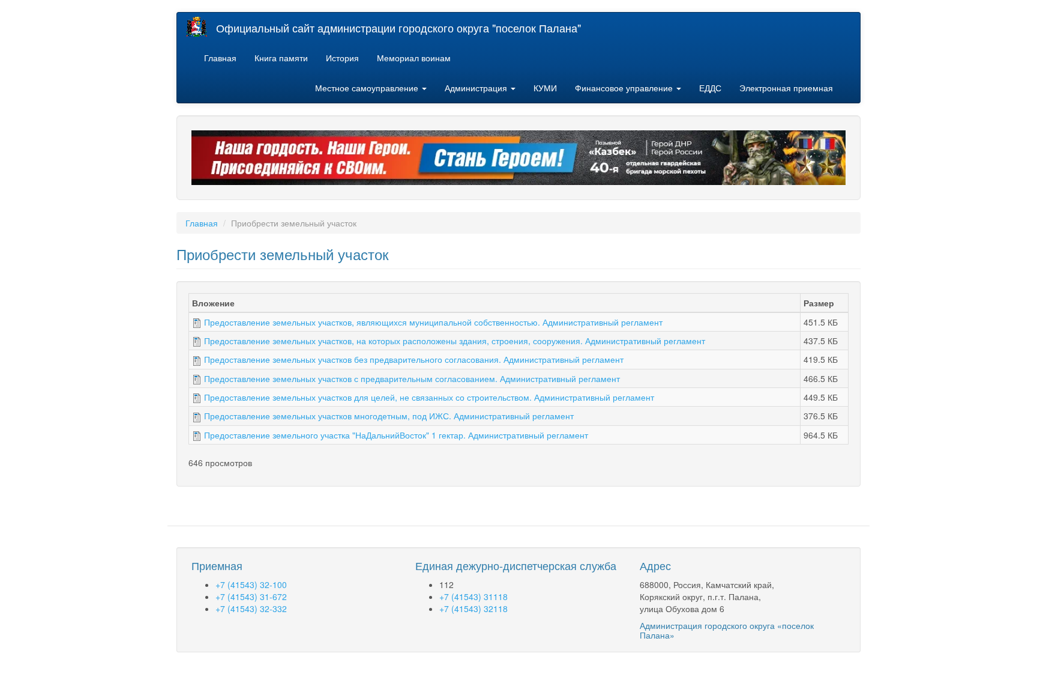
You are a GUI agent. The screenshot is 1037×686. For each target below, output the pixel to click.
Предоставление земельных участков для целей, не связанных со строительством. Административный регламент (429, 397)
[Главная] (201, 26)
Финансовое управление (625, 88)
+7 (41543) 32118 (473, 609)
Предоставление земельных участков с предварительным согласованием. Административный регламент (412, 378)
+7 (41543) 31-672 (251, 596)
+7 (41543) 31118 (473, 596)
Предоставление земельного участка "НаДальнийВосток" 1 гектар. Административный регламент (396, 435)
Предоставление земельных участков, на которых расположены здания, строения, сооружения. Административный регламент (454, 341)
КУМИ (545, 88)
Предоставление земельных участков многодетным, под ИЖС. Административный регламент (389, 416)
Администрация (477, 88)
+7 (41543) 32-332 (251, 609)
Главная (220, 58)
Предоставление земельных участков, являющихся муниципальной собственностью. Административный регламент (433, 322)
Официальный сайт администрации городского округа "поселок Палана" (398, 27)
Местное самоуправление (368, 88)
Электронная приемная (786, 88)
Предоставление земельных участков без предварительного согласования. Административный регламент (414, 359)
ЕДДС (710, 88)
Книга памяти (281, 58)
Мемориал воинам (414, 58)
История (342, 58)
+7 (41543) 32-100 (251, 584)
